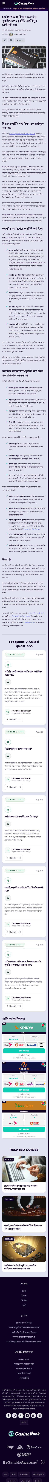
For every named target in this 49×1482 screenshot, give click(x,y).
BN (22, 1422)
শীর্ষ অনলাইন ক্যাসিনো (28, 622)
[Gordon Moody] (24, 1455)
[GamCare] (34, 1447)
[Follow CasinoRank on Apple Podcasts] (39, 1415)
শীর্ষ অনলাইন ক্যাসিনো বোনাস (21, 616)
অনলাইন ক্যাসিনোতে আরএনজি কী (24, 1336)
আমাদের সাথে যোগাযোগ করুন (24, 1363)
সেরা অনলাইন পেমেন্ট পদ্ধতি (36, 613)
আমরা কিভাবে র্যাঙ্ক (24, 1373)
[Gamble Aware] (20, 1462)
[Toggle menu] (3, 3)
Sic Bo (24, 1300)
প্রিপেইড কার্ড (36, 529)
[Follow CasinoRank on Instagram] (14, 1415)
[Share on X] (4, 40)
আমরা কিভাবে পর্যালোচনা (24, 1368)
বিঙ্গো (24, 1291)
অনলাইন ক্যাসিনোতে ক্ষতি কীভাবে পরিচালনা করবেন (24, 1341)
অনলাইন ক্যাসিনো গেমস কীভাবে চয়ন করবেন (24, 1327)
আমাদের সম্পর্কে (24, 1359)
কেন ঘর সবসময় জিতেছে (24, 1322)
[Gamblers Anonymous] (20, 1447)
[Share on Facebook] (11, 40)
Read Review (24, 1055)
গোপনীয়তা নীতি (24, 1378)
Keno (24, 1295)
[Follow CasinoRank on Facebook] (8, 1415)
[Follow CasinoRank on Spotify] (33, 1415)
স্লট (24, 1305)
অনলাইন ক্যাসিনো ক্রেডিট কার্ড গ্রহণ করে (22, 133)
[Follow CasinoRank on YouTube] (27, 1415)
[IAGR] (10, 1447)
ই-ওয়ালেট (27, 529)
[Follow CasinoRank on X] (21, 1415)
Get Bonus (24, 1051)
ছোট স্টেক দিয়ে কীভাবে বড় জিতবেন (24, 1332)
